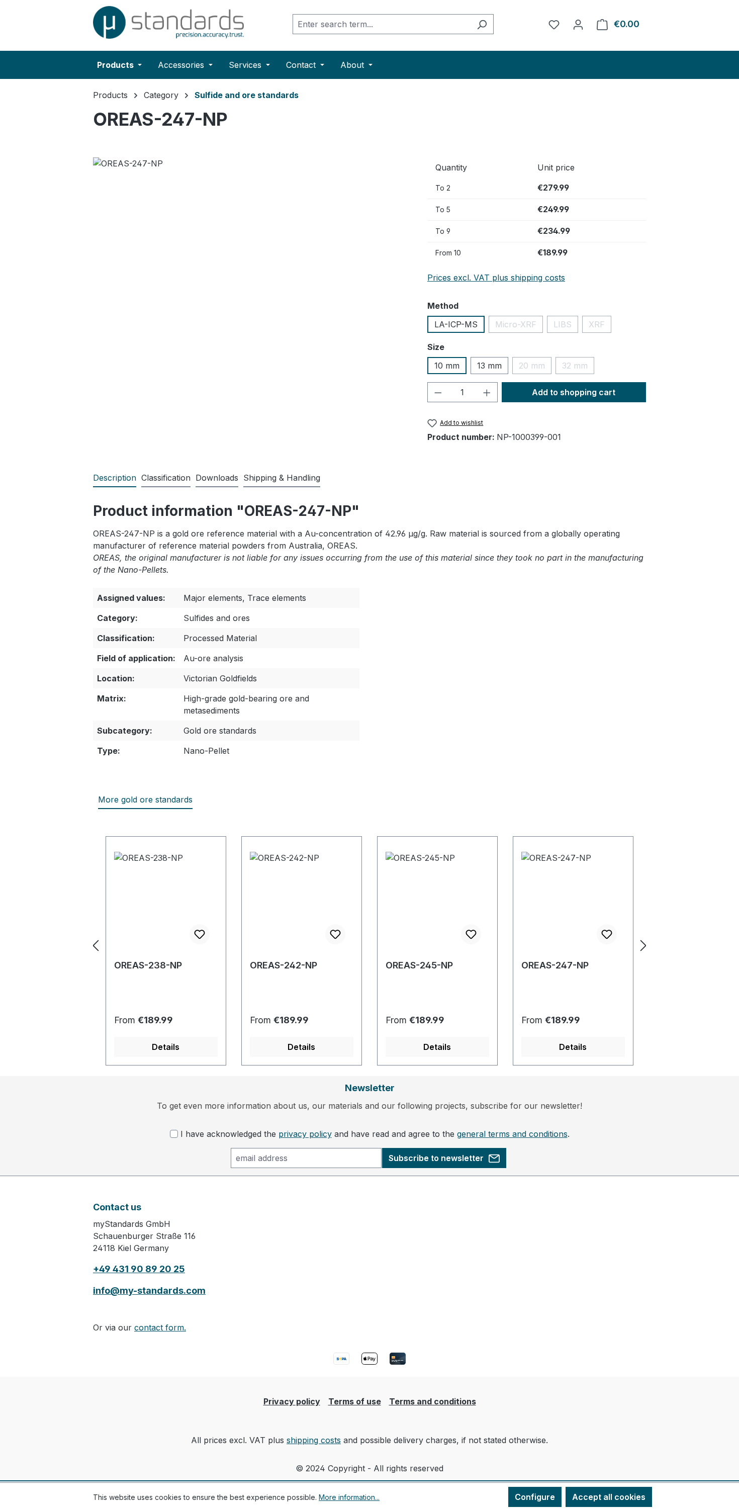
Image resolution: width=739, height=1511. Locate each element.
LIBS (565, 326)
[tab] (114, 478)
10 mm (446, 366)
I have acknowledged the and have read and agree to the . (375, 1134)
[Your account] (578, 24)
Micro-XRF (519, 326)
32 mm (578, 367)
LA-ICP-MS (456, 324)
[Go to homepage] (168, 22)
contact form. (160, 1327)
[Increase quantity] (487, 392)
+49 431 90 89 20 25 (139, 1269)
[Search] (482, 24)
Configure (535, 1497)
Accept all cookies (608, 1497)
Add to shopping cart (573, 392)
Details (165, 1047)
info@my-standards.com (149, 1290)
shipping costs (314, 1440)
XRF (600, 326)
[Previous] (95, 945)
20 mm (535, 367)
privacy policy (305, 1134)
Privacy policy (291, 1401)
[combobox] (382, 24)
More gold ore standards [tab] (145, 799)
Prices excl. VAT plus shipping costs (496, 278)
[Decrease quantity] (437, 392)
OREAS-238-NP (148, 965)
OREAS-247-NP (555, 965)
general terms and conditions (512, 1134)
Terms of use (354, 1401)
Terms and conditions (432, 1401)
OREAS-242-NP (283, 965)
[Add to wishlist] (200, 934)
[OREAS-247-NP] (250, 265)
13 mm (489, 366)
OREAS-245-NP (419, 965)
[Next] (643, 945)
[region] (250, 265)
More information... (349, 1497)
